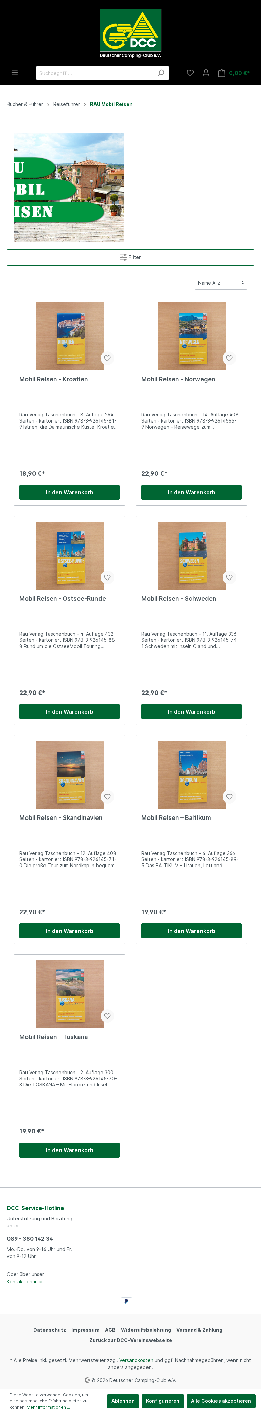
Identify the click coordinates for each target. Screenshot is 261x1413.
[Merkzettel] (190, 72)
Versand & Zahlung (199, 1330)
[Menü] (14, 72)
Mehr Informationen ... (48, 1407)
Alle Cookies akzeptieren (221, 1401)
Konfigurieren (162, 1401)
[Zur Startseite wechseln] (130, 33)
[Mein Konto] (206, 72)
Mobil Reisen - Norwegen (178, 379)
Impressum (85, 1330)
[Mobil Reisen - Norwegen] (191, 336)
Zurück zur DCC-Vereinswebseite (130, 1340)
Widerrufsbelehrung (146, 1330)
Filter (134, 257)
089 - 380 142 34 (30, 1238)
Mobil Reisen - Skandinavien (61, 817)
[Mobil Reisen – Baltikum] (191, 775)
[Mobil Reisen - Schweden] (191, 556)
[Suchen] (161, 73)
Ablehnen (123, 1401)
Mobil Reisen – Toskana (53, 1037)
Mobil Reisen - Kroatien (53, 379)
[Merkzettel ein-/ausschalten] (107, 358)
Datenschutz (49, 1330)
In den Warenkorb (69, 492)
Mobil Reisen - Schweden (178, 598)
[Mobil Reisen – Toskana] (69, 994)
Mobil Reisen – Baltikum (176, 817)
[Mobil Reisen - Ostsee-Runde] (69, 556)
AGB (110, 1330)
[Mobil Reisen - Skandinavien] (69, 775)
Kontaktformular (25, 1281)
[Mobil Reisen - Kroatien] (69, 336)
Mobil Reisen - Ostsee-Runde (62, 598)
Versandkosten (136, 1360)
